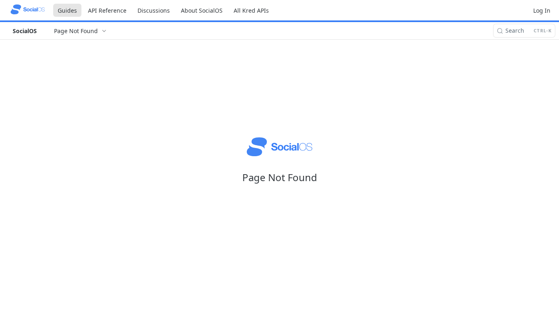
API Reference (107, 10)
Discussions (153, 10)
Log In (541, 10)
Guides (67, 10)
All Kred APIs (251, 10)
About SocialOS (202, 10)
